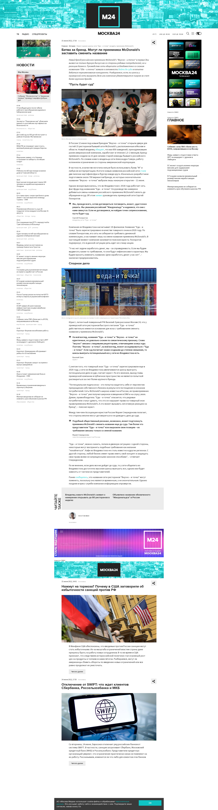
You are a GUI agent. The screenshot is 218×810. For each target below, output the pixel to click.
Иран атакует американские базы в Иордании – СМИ (31, 375)
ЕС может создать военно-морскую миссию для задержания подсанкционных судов (31, 258)
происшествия (22, 115)
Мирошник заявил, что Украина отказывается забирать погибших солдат (31, 159)
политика (20, 151)
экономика (72, 522)
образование (21, 402)
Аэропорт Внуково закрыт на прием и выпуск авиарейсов (32, 363)
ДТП (29, 227)
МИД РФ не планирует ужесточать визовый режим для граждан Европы (32, 147)
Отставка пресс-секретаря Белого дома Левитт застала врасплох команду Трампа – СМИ (33, 197)
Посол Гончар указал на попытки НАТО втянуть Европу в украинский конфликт (33, 295)
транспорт (20, 334)
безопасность (22, 128)
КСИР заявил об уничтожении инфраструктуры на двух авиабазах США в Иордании (31, 308)
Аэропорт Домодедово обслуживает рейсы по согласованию (31, 352)
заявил (98, 195)
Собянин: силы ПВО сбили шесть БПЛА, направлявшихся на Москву (32, 320)
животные (20, 250)
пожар (30, 176)
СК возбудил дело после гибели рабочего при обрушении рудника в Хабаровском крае (31, 110)
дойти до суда (125, 69)
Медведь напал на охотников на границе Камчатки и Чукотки (30, 246)
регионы (31, 115)
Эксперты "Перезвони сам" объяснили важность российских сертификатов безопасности (32, 123)
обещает (99, 149)
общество (31, 128)
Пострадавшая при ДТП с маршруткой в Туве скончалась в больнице (33, 223)
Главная (65, 46)
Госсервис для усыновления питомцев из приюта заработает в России (32, 271)
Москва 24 (109, 33)
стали (143, 171)
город (19, 140)
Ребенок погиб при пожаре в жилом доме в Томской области (31, 172)
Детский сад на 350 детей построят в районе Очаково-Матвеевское (32, 135)
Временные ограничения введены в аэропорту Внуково (31, 386)
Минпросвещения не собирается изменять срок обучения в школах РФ (32, 397)
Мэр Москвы (23, 72)
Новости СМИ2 (59, 560)
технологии (37, 275)
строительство (27, 140)
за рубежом (32, 189)
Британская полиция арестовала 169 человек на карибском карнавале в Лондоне (31, 184)
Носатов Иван (83, 516)
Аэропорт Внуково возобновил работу (32, 330)
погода (27, 216)
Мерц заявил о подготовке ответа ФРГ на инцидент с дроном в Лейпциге (32, 341)
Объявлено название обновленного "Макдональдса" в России (131, 496)
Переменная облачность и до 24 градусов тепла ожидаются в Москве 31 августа (32, 211)
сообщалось (81, 477)
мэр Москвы (21, 324)
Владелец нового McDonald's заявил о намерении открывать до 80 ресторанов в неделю (87, 497)
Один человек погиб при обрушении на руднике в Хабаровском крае (32, 234)
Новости (25, 65)
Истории (72, 46)
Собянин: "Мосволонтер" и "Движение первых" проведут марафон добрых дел (33, 98)
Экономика (82, 41)
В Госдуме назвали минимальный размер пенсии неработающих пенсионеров (30, 283)
